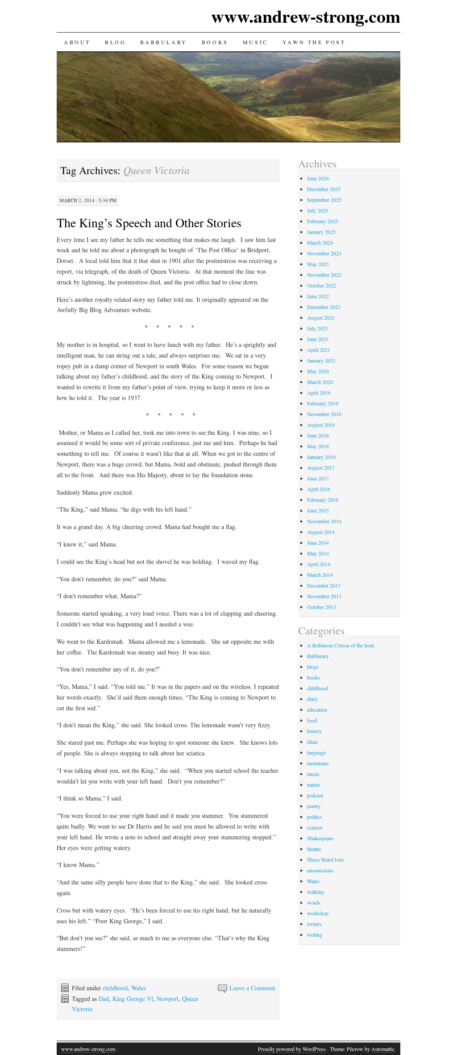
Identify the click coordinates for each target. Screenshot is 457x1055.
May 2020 (318, 371)
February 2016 (322, 499)
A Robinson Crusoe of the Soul (340, 645)
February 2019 (322, 403)
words (313, 902)
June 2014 (318, 542)
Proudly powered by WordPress (292, 1048)
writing (314, 934)
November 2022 (324, 274)
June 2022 (318, 296)
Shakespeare (320, 838)
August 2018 (321, 424)
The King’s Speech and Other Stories (149, 222)
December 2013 (324, 585)
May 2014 (318, 553)
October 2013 (321, 606)
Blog (115, 42)
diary (312, 698)
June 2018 (318, 435)
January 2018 (321, 456)
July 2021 (317, 328)
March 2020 (320, 381)
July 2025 (317, 210)
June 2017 (318, 478)
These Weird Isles (326, 859)
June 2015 (318, 510)
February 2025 (322, 221)
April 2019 (318, 392)
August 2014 (321, 531)
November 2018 (324, 413)
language (316, 752)
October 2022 (321, 285)
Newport (168, 998)
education (317, 709)
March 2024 (320, 242)
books (313, 677)
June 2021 (318, 338)
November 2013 (324, 596)
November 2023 (324, 253)
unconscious (320, 870)
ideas (312, 741)
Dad (104, 998)
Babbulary (163, 42)
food (312, 720)
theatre (314, 848)
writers (314, 923)
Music (255, 42)
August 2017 (321, 467)
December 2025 (324, 188)
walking (315, 891)
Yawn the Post (314, 42)
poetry (313, 805)
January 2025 (321, 231)
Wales (138, 988)
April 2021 (318, 349)
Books (215, 42)
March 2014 (320, 574)
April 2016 (318, 488)
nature (313, 784)
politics (314, 816)
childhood (115, 988)
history (314, 730)
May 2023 (318, 263)
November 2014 (324, 521)
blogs (313, 666)
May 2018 (318, 446)
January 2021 (321, 360)
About (77, 42)
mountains (318, 763)
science (314, 827)
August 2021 (321, 317)
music (313, 773)
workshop (317, 913)
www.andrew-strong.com (305, 16)
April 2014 (318, 563)
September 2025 (324, 199)
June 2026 (318, 178)
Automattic (383, 1048)
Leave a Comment (252, 988)
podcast (315, 795)
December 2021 (324, 306)
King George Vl (132, 998)
